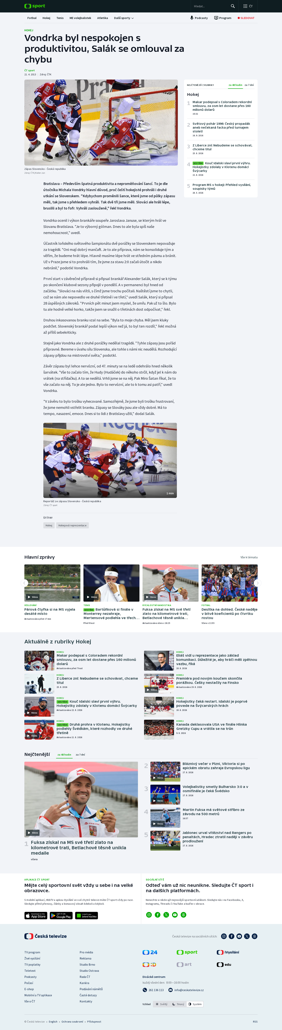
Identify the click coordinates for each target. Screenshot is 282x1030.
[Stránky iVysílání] (228, 953)
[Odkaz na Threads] (183, 915)
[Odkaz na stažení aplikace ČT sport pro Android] (61, 915)
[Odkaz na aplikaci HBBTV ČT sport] (86, 915)
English (53, 1021)
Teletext (30, 971)
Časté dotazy (88, 995)
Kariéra (84, 983)
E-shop (29, 989)
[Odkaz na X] (166, 915)
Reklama (85, 958)
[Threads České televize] (254, 936)
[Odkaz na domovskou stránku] (40, 6)
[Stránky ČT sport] (187, 953)
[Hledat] (233, 6)
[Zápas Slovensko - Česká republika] (101, 123)
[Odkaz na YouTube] (175, 915)
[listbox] (178, 1004)
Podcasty (30, 977)
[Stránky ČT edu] (224, 966)
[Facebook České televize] (231, 936)
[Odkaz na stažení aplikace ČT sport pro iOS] (35, 915)
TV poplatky (32, 964)
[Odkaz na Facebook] (157, 915)
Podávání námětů (91, 989)
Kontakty (86, 1001)
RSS (255, 1021)
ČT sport (29, 70)
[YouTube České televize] (239, 936)
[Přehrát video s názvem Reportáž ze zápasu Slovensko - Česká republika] (110, 460)
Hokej (28, 30)
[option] (161, 1004)
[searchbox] (211, 6)
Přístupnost (94, 1021)
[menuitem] (32, 17)
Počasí (28, 983)
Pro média (86, 952)
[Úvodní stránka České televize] (45, 936)
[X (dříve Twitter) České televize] (247, 936)
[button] (110, 460)
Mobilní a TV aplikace (38, 995)
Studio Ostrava (89, 971)
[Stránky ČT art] (184, 966)
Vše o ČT (29, 1001)
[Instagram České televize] (224, 936)
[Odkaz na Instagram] (149, 915)
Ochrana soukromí (72, 1021)
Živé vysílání (32, 958)
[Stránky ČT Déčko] (149, 966)
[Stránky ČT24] (150, 953)
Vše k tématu (249, 557)
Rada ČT (85, 977)
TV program (32, 952)
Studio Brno (87, 964)
